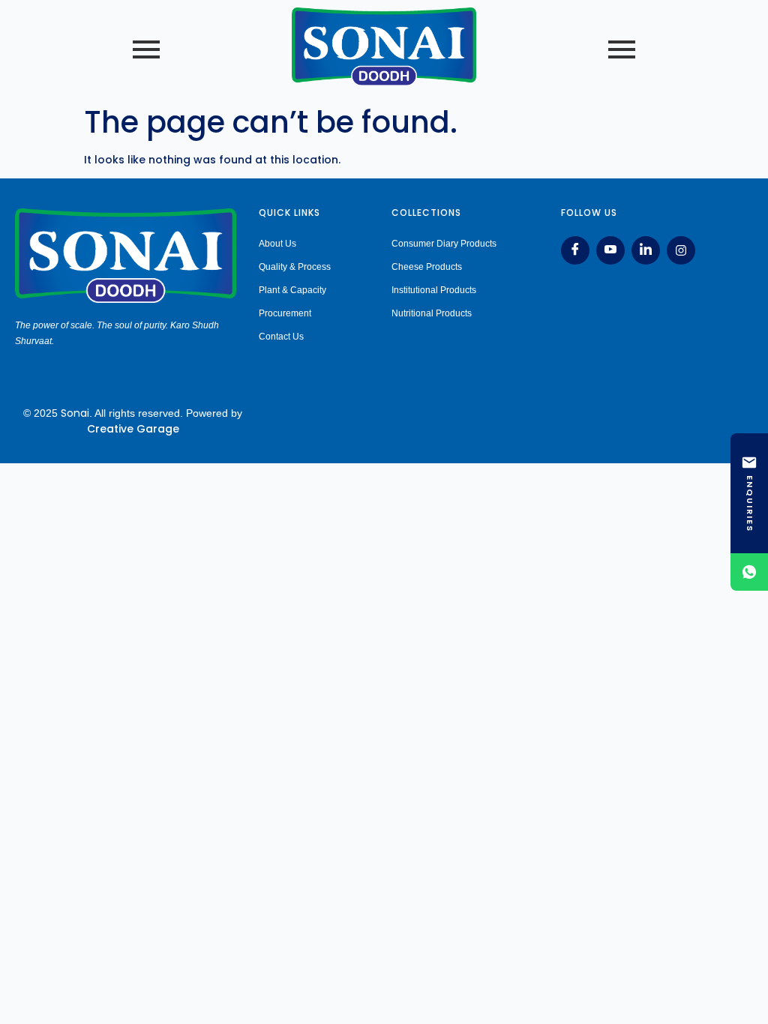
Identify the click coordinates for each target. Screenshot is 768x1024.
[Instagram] (681, 250)
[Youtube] (610, 250)
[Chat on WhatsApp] (749, 572)
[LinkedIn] (646, 250)
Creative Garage (133, 428)
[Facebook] (575, 250)
